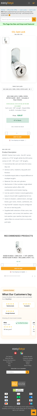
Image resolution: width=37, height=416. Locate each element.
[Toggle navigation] (29, 3)
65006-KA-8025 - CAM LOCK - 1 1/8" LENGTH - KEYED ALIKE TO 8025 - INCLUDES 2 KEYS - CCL (18, 256)
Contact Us (9, 362)
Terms (27, 363)
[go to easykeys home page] (18, 349)
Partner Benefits (27, 356)
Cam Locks (23, 10)
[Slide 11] (19, 276)
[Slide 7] (14, 276)
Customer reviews (28, 358)
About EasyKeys (27, 360)
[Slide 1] (6, 276)
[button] (16, 328)
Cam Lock (32, 10)
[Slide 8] (15, 276)
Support (28, 362)
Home (3, 10)
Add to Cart (17, 137)
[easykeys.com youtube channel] (15, 353)
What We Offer (12, 10)
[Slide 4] (10, 276)
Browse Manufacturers (9, 360)
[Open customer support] (33, 412)
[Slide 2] (7, 276)
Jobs (9, 363)
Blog (9, 365)
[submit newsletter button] (27, 372)
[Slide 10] (18, 276)
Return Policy (27, 365)
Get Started (9, 356)
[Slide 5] (11, 276)
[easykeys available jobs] (18, 384)
